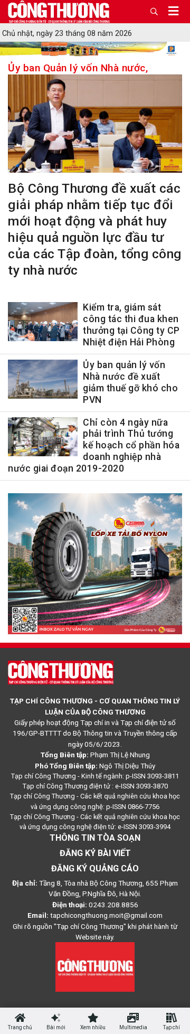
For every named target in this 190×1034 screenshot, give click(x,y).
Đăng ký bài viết (95, 853)
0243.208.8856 (113, 904)
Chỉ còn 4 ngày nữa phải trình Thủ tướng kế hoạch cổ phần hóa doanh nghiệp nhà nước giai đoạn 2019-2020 (93, 445)
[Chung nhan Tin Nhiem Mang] (95, 966)
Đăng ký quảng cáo (95, 868)
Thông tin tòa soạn (95, 838)
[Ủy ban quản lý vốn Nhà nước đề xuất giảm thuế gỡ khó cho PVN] (43, 381)
